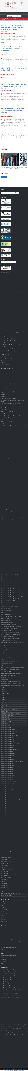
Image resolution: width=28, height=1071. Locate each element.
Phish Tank (3, 651)
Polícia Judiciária (4, 655)
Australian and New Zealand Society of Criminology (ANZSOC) (12, 436)
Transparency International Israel (7, 767)
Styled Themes (22, 1069)
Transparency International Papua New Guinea (9, 787)
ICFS (2, 572)
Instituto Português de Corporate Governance (9, 586)
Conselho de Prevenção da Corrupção (8, 493)
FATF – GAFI (3, 523)
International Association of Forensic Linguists (9, 592)
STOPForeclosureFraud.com (6, 677)
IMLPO (2, 578)
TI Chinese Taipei (4, 691)
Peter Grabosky (3, 919)
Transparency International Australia (7, 737)
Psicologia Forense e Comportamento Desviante (10, 661)
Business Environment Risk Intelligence (8, 285)
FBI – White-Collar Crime (5, 527)
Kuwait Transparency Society (6, 610)
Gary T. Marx (3, 304)
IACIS (2, 566)
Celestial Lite (11, 1069)
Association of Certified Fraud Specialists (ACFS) (10, 432)
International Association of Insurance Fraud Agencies (10, 594)
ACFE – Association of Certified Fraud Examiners (10, 411)
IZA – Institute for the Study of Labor (7, 1032)
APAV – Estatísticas (4, 277)
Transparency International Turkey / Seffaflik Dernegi (10, 799)
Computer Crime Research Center (7, 487)
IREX (2, 328)
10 (8, 135)
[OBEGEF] (14, 4)
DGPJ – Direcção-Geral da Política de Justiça (9, 507)
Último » (24, 137)
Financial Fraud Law (4, 863)
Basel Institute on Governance (6, 444)
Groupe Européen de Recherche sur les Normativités (10, 560)
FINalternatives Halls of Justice (6, 861)
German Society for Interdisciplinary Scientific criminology (11, 546)
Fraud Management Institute (6, 535)
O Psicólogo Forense (4, 879)
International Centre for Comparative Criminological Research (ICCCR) (14, 1024)
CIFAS (2, 474)
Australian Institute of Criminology (7, 438)
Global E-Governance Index (6, 306)
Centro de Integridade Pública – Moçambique (9, 466)
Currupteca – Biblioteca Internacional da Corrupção (10, 291)
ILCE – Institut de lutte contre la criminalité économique (11, 1012)
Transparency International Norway (7, 783)
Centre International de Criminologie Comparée (9, 987)
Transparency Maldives (5, 809)
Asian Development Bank (5, 279)
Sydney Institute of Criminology (6, 1055)
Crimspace (3, 289)
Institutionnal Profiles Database (6, 318)
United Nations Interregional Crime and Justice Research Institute (13, 834)
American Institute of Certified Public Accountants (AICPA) (11, 415)
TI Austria (2, 687)
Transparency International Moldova (7, 777)
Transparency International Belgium (7, 741)
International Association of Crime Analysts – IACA (10, 588)
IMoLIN (2, 580)
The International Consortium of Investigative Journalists (11, 683)
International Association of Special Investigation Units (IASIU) (12, 596)
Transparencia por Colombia (6, 721)
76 (8, 137)
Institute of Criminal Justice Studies (7, 1016)
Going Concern (3, 867)
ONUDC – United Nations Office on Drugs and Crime (10, 634)
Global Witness (3, 396)
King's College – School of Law (6, 1038)
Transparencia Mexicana (5, 719)
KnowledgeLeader (4, 334)
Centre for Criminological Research (7, 979)
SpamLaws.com (4, 352)
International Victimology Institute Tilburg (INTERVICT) (11, 1028)
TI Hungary (3, 699)
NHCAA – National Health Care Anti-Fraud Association (11, 626)
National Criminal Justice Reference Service (9, 340)
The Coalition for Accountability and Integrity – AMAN (10, 681)
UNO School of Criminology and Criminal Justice (10, 1065)
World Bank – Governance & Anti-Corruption (9, 838)
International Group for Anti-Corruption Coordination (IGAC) (11, 598)
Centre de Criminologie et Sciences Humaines (9, 973)
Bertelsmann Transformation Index (7, 283)
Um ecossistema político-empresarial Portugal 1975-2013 (11, 403)
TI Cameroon (3, 689)
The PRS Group (4, 356)
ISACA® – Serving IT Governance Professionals (9, 606)
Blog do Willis (3, 903)
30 (13, 135)
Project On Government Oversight (7, 348)
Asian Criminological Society (6, 423)
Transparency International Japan (7, 771)
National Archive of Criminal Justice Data (8, 338)
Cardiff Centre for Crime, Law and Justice (8, 969)
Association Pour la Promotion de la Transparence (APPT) (11, 434)
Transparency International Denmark (7, 751)
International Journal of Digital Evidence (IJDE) (9, 324)
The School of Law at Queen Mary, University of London (11, 1057)
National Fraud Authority (5, 620)
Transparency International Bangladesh (8, 739)
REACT (2, 665)
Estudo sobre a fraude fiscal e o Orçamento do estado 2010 (12, 370)
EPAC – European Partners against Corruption (9, 511)
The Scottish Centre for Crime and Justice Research (10, 1059)
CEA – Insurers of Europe (5, 385)
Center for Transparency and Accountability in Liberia (10, 462)
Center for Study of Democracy (6, 387)
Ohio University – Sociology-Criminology (8, 1042)
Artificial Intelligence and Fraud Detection (8, 955)
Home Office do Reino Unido (6, 314)
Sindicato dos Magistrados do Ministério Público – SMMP (11, 893)
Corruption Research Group (6, 991)
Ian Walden (3, 915)
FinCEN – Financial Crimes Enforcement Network (10, 529)
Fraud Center (3, 533)
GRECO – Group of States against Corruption (9, 558)
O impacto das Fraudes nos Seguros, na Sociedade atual (14, 69)
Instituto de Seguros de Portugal (7, 939)
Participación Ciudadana (5, 647)
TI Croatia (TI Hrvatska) (5, 693)
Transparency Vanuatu (5, 823)
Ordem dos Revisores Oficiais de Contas (8, 640)
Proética (2, 659)
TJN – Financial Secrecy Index (6, 360)
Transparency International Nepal (7, 779)
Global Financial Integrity (5, 308)
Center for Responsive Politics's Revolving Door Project (11, 460)
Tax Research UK (4, 887)
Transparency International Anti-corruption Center (10, 735)
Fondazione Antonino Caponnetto (7, 531)
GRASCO (2, 556)
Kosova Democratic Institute (6, 608)
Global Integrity (3, 550)
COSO (2, 495)
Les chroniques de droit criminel (7, 869)
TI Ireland (2, 701)
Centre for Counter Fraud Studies (7, 977)
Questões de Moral (4, 885)
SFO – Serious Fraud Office (6, 671)
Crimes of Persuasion (5, 497)
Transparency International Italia (7, 769)
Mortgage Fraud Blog (4, 875)
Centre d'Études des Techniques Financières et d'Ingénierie (12, 971)
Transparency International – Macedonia (8, 805)
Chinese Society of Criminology (6, 472)
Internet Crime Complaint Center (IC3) (8, 600)
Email (2, 144)
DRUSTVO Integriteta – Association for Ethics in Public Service (12, 509)
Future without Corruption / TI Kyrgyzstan (8, 544)
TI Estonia (2, 695)
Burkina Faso (3, 450)
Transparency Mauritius (5, 813)
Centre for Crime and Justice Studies (7, 389)
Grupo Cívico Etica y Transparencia (7, 562)
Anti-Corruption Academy (5, 419)
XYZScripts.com (21, 1070)
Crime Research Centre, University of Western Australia (11, 995)
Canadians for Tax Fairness (6, 452)
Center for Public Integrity (5, 458)
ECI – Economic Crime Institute (6, 1002)
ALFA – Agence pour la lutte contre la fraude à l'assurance (11, 927)
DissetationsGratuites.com (5, 293)
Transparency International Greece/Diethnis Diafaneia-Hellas (12, 761)
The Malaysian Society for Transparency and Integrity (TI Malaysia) (13, 685)
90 (12, 137)
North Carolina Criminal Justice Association (9, 628)
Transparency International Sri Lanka (7, 793)
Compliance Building (4, 859)
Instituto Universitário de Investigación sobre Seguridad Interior (12, 1020)
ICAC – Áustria (3, 568)
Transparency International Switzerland (8, 797)
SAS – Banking (3, 961)
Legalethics (3, 1040)
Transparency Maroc (4, 811)
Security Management (5, 1053)
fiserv (2, 957)
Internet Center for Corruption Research (8, 1030)
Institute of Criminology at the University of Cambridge (10, 1018)
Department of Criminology (6, 1000)
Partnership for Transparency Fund (7, 649)
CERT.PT (2, 468)
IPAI (1, 604)
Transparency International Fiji (6, 757)
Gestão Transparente (4, 865)
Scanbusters (3, 949)
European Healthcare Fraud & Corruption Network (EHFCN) (12, 517)
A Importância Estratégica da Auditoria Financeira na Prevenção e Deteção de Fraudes (13, 27)
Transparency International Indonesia (7, 765)
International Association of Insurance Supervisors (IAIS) (11, 941)
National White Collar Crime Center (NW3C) (9, 624)
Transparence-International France (7, 715)
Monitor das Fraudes (4, 873)
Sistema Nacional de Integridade (7, 895)
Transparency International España (7, 755)
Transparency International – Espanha (8, 729)
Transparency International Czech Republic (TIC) (10, 749)
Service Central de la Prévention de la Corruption (10, 669)
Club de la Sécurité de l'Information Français (9, 478)
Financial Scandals (4, 913)
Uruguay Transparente (5, 836)
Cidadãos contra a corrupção (6, 857)
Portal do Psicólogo (4, 346)
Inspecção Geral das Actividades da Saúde (9, 935)
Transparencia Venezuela (5, 723)
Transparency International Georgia (7, 759)
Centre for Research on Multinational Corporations (10, 464)
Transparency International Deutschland (8, 753)
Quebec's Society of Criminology (7, 663)
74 (4, 137)
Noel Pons (3, 917)
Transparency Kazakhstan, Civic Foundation (9, 807)
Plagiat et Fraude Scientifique (6, 851)
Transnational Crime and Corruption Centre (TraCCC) (11, 713)
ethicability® (3, 394)
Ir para (16, 192)
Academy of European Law (6, 409)
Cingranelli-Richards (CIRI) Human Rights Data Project (11, 287)
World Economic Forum (5, 364)
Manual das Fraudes (4, 871)
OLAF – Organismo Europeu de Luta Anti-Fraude (10, 632)
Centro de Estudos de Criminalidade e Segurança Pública (11, 989)
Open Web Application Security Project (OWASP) (10, 638)
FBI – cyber (3, 525)
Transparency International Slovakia (7, 791)
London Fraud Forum (4, 612)
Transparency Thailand (5, 819)
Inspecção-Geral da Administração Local (8, 937)
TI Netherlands (3, 703)
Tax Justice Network (4, 679)
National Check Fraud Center (6, 618)
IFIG (1, 576)
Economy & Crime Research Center (7, 1006)
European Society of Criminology (7, 519)
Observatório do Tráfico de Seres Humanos (9, 374)
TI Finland (2, 697)
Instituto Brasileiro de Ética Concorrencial (8, 398)
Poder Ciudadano (4, 653)
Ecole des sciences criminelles (6, 1004)
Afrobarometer (3, 275)
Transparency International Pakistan (7, 785)
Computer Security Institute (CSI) (7, 489)
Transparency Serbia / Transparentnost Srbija (9, 817)
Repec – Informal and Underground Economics (9, 350)
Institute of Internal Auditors (6, 584)
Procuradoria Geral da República (7, 657)
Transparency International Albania (7, 733)
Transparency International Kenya (7, 773)
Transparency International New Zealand (8, 781)
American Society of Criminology (7, 417)
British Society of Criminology (6, 446)
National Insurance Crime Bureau (7, 622)
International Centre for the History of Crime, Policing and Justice (12, 1026)
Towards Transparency (5, 711)
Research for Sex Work (5, 376)
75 (6, 137)
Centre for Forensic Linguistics (6, 983)
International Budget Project (6, 320)
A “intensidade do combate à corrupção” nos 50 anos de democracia (11, 49)
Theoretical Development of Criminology (8, 358)
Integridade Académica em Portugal (7, 1022)
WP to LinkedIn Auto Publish (9, 1070)
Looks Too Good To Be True (6, 614)
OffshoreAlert (3, 881)
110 (17, 137)
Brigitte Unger (3, 905)
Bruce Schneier (3, 907)
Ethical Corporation (4, 513)
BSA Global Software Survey (6, 448)
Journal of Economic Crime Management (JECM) (10, 332)
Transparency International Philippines (8, 789)
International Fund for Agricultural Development (9, 322)
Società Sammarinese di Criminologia (8, 675)
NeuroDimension (4, 959)
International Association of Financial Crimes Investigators (11, 590)
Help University (3, 1010)
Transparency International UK (6, 801)
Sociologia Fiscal (4, 921)
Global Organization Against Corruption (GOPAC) (10, 554)
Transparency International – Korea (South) (9, 731)
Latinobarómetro (4, 336)
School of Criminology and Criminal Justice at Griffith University (12, 1051)
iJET (1, 316)
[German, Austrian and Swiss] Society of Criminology (10, 842)
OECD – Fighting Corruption (6, 630)
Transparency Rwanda (5, 815)
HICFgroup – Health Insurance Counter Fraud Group (10, 929)
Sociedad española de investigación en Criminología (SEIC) (12, 673)
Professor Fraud (4, 883)
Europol (2, 521)
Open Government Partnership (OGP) (7, 636)
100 (15, 137)
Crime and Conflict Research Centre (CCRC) (9, 993)
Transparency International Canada (7, 747)
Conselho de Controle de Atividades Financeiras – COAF (11, 491)
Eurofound (3, 515)
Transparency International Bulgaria (7, 745)
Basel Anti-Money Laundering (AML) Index (8, 442)
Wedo (2, 963)
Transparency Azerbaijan (5, 725)
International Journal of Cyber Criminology (8, 947)
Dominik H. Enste (4, 909)
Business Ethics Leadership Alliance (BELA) (9, 383)
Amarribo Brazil (3, 413)
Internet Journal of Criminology (6, 326)
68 (19, 135)
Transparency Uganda (5, 821)
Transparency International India (7, 763)
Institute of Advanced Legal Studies (7, 1014)
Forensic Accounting (4, 1008)
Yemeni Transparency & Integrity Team (8, 840)
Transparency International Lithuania (7, 775)
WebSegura (3, 362)
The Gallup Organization (5, 354)
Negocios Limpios (4, 342)
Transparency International (6, 727)
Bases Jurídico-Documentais (6, 281)
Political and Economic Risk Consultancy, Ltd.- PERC (10, 344)
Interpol (2, 602)
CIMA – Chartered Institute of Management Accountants (11, 476)
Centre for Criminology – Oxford (6, 981)
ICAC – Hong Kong (4, 570)
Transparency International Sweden (7, 795)
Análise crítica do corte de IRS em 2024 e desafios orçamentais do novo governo (13, 110)
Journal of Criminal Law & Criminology (8, 330)
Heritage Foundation (4, 312)
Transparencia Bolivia (5, 717)
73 (2, 137)
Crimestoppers (3, 499)
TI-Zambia (2, 707)
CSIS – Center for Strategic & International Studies (10, 505)
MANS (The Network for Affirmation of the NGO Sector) (11, 616)
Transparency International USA (7, 803)
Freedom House (4, 302)
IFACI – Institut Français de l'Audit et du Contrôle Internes (11, 574)
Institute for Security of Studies (6, 582)
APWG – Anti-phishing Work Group (7, 421)
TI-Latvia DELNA (4, 705)
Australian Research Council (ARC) (7, 440)
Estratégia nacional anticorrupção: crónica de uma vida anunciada (13, 85)
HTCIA (2, 564)
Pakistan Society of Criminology (6, 645)
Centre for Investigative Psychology (7, 985)
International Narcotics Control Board (7, 372)
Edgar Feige (3, 911)
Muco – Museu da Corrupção (6, 877)
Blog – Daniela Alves (4, 901)
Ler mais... (3, 42)
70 (23, 135)
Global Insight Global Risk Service (7, 310)
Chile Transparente (4, 470)
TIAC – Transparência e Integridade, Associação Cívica (11, 709)
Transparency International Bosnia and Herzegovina (10, 743)
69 (21, 135)
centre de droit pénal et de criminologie (8, 975)
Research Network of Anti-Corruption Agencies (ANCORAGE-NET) (13, 667)
